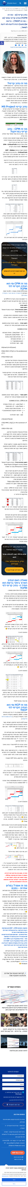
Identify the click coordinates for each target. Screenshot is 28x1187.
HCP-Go (24, 961)
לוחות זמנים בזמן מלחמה (18, 1051)
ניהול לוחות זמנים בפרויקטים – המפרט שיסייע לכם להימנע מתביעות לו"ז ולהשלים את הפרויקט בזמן (14, 1008)
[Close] (26, 1167)
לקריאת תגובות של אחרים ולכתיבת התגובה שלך (15, 974)
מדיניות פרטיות (5, 1176)
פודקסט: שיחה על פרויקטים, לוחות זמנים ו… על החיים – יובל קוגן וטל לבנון (14, 1030)
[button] (2, 43)
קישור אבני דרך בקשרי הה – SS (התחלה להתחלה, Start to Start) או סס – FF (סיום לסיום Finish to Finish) (13, 1143)
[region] (14, 1176)
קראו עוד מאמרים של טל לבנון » (18, 47)
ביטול (14, 1183)
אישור (14, 1179)
